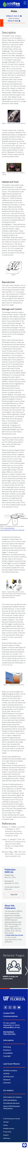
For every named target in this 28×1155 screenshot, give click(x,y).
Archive (5, 1125)
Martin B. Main (13, 21)
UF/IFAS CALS (8, 1076)
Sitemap (5, 1122)
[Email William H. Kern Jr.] (21, 16)
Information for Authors (12, 1097)
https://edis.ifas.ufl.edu (14, 935)
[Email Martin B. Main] (19, 21)
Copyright (7, 1056)
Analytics (6, 1135)
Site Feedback (8, 1032)
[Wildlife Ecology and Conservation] (14, 966)
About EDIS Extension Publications (11, 1107)
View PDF (14, 895)
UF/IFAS (6, 1073)
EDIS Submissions (10, 1100)
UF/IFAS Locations (10, 1070)
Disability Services (8, 1128)
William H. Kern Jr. (13, 16)
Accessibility (8, 1053)
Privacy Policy (7, 1132)
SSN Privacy (6, 1138)
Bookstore (7, 1050)
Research (6, 1080)
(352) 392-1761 (9, 1034)
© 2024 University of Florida (11, 1118)
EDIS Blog (7, 1047)
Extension (7, 1083)
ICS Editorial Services (11, 1103)
